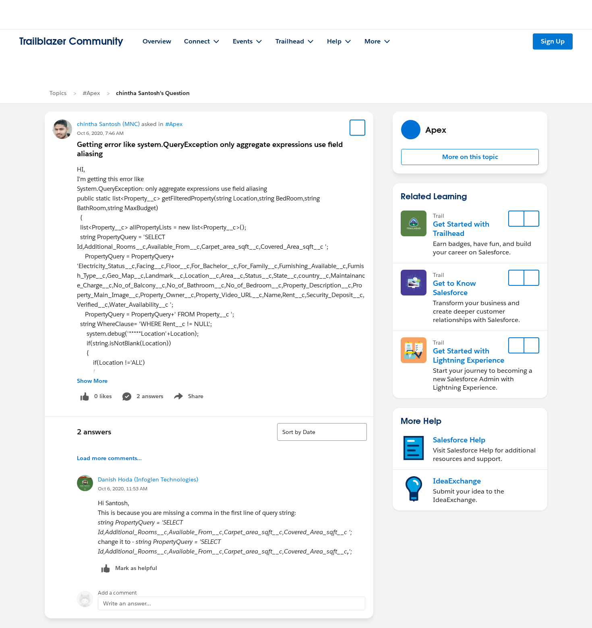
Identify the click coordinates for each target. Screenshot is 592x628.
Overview (157, 41)
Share (187, 397)
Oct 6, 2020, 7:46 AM (100, 133)
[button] (470, 157)
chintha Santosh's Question (153, 93)
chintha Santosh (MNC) (108, 124)
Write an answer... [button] (127, 603)
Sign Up (553, 41)
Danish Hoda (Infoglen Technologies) (148, 479)
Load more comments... (109, 458)
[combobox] (322, 432)
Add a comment (117, 592)
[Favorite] (357, 127)
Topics (58, 93)
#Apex (91, 93)
